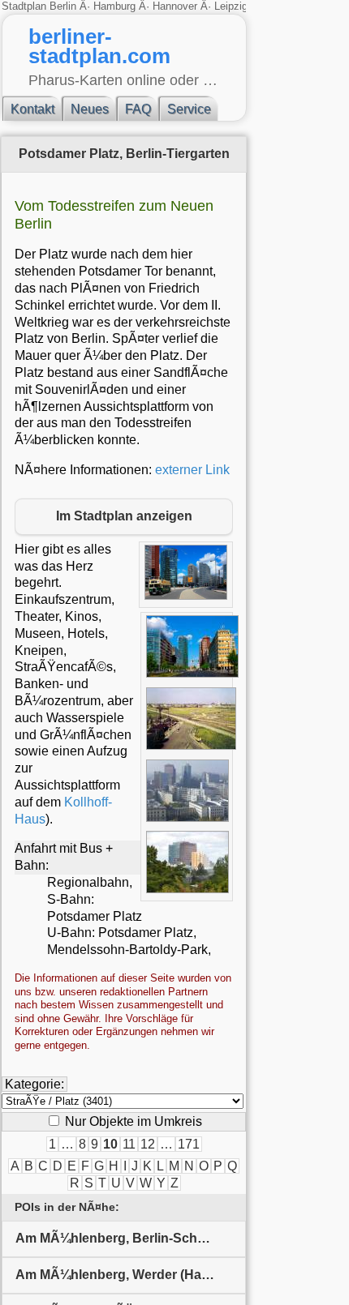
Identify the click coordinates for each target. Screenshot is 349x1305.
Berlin (65, 6)
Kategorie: (34, 1084)
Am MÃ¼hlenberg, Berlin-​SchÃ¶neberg (130, 1238)
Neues (90, 109)
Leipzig (231, 6)
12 (147, 1144)
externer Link (192, 470)
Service (189, 109)
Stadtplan (26, 6)
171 (189, 1144)
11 (129, 1144)
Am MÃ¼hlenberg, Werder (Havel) (119, 1274)
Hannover (174, 6)
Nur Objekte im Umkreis (132, 1121)
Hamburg (114, 6)
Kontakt (32, 109)
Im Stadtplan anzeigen (124, 516)
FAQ (138, 109)
